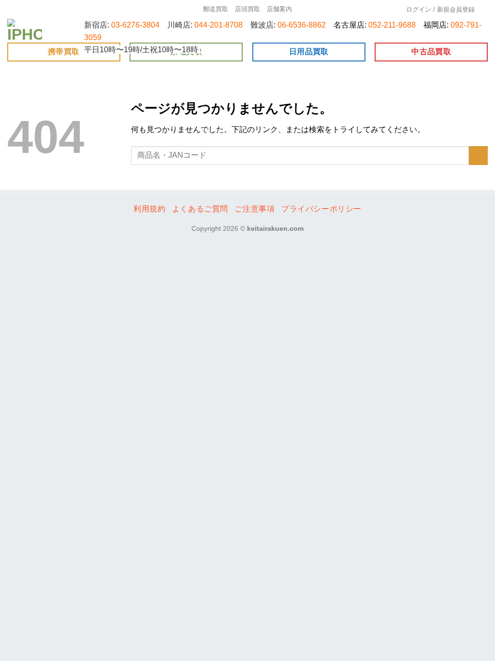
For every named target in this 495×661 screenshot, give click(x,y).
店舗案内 (279, 9)
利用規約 (149, 209)
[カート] (484, 9)
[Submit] (478, 155)
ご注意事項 (254, 209)
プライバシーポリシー (321, 209)
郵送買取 (215, 9)
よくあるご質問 (200, 209)
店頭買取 (247, 9)
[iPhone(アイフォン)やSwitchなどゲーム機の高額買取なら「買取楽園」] (25, 31)
